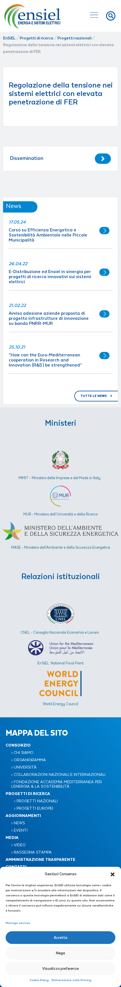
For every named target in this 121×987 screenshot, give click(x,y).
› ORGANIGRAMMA (28, 760)
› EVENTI (19, 830)
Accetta (60, 937)
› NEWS (18, 823)
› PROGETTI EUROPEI (33, 808)
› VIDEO (18, 845)
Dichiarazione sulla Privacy (71, 980)
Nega (60, 953)
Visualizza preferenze (60, 968)
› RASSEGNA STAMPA (31, 852)
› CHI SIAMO (22, 753)
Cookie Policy (39, 980)
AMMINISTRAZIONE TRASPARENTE (40, 860)
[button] (112, 874)
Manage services (18, 923)
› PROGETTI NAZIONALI (36, 801)
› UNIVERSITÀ (24, 767)
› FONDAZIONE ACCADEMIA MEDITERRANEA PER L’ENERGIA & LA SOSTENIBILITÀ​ (56, 784)
